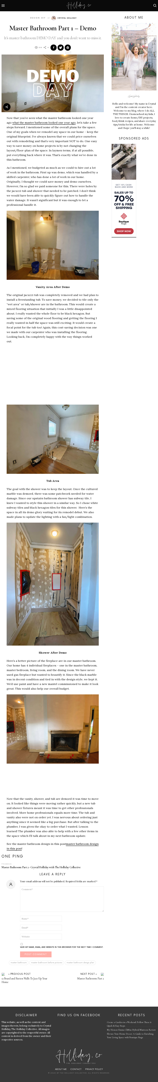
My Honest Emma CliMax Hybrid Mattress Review (131, 1029)
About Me (61, 1069)
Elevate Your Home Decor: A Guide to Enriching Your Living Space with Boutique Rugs (130, 1035)
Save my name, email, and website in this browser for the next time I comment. (61, 947)
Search (154, 5)
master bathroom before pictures (46, 963)
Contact (76, 1069)
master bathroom (19, 963)
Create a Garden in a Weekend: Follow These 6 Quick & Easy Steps (129, 1024)
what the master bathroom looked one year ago (44, 122)
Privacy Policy (94, 1069)
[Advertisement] (32, 378)
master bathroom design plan (80, 963)
